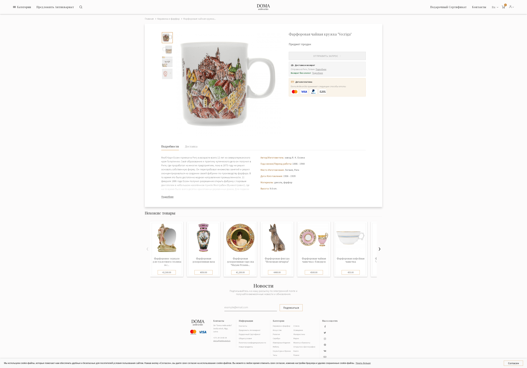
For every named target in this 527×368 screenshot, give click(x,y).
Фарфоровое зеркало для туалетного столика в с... (166, 262)
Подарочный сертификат (448, 7)
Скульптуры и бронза (282, 351)
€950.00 (203, 272)
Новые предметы (246, 347)
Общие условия (245, 338)
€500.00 (313, 272)
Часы (275, 355)
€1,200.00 (240, 272)
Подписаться (291, 307)
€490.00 (277, 272)
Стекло (296, 326)
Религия (276, 334)
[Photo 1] (167, 37)
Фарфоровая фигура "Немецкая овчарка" (277, 260)
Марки (296, 338)
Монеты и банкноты (301, 342)
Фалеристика (299, 334)
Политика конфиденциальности (252, 342)
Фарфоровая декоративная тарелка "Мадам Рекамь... (240, 262)
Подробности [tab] (170, 146)
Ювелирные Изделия (281, 342)
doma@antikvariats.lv (221, 340)
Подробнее (321, 69)
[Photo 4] (167, 73)
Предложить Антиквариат (55, 7)
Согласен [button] (513, 363)
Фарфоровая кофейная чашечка (351, 260)
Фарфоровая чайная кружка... (199, 18)
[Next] (379, 249)
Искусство (277, 330)
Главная (149, 18)
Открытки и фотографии (304, 347)
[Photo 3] (167, 61)
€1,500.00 (166, 272)
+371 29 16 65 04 (220, 337)
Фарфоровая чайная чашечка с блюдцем (314, 260)
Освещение (298, 330)
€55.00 (351, 272)
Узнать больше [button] (363, 363)
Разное (296, 355)
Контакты (243, 326)
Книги (295, 351)
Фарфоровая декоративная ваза (203, 260)
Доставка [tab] (191, 146)
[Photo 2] (167, 49)
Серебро (276, 338)
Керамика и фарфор (168, 18)
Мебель (276, 347)
